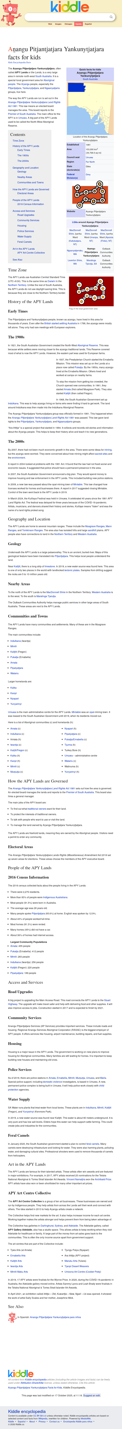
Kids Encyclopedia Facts (19, 62)
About (32, 1421)
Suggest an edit (91, 1395)
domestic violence (52, 1081)
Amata (67, 389)
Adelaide (73, 1225)
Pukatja (79, 367)
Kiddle (11, 1421)
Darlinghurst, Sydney (52, 1225)
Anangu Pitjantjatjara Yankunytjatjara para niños (55, 1317)
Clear (105, 17)
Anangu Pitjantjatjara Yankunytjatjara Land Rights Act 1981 (43, 417)
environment (18, 457)
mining (108, 449)
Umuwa (89, 157)
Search (111, 17)
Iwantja (14, 744)
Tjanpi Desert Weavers (77, 1266)
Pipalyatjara (16, 668)
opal (92, 712)
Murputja (15, 771)
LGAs (75, 222)
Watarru (14, 673)
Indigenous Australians (55, 897)
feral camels (92, 1143)
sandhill (92, 530)
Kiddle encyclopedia (36, 1379)
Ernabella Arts (17, 1255)
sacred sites (101, 453)
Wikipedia (42, 1418)
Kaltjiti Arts (16, 1260)
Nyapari (14, 698)
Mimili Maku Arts (19, 1271)
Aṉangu (25, 84)
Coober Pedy (93, 1271)
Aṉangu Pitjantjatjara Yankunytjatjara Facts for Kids (35, 1387)
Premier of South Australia (22, 114)
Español (88, 24)
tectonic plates (72, 570)
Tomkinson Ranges (32, 530)
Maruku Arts (71, 1260)
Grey (88, 174)
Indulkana (13, 403)
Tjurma (68, 744)
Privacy (42, 1421)
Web (50, 24)
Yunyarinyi (16, 704)
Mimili (13, 646)
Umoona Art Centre (75, 1271)
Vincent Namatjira (76, 1179)
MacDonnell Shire (55, 592)
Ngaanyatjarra (52, 88)
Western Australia (87, 534)
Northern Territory (17, 285)
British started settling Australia (60, 323)
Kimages (68, 24)
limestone (50, 566)
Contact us (54, 1421)
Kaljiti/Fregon (17, 750)
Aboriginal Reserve (88, 345)
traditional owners (37, 808)
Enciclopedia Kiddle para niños (77, 1421)
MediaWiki (86, 1418)
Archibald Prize (103, 1179)
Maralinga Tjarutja (46, 596)
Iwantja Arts (16, 1266)
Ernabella (62, 1078)
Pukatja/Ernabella (74, 739)
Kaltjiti (67, 393)
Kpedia (79, 24)
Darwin (51, 281)
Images (58, 24)
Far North (90, 161)
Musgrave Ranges (95, 526)
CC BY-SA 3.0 (39, 1415)
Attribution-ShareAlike (32, 1382)
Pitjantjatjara (14, 88)
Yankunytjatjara (30, 88)
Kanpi (13, 693)
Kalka (13, 687)
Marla (103, 1078)
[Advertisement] (61, 35)
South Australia (90, 79)
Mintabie (77, 484)
